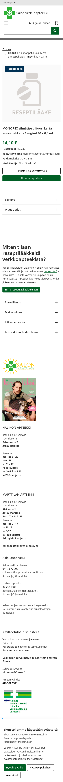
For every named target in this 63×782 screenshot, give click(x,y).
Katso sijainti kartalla (14, 435)
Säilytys (10, 199)
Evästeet (7, 643)
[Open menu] (6, 23)
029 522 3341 (9, 683)
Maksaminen (13, 312)
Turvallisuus (13, 302)
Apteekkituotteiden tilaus (21, 332)
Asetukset (12, 775)
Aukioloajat (7, 2)
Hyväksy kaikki (14, 767)
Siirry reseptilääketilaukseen (21, 289)
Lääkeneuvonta (15, 322)
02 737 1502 (9, 587)
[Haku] (55, 31)
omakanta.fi (50, 271)
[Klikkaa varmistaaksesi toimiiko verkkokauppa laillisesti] (31, 701)
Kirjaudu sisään (41, 23)
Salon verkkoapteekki (32, 13)
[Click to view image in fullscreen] (31, 93)
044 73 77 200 (10, 568)
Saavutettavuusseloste (15, 650)
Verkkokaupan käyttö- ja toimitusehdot (24, 646)
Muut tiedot (12, 209)
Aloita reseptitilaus (31, 178)
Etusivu (6, 49)
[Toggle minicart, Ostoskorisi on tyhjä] (56, 23)
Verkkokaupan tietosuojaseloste (20, 639)
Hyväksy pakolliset (40, 767)
